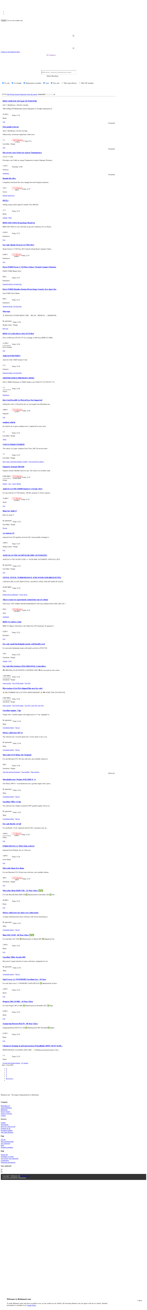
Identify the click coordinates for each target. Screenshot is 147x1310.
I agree (139, 1300)
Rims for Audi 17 (10, 511)
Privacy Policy (5, 1112)
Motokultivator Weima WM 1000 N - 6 (19, 779)
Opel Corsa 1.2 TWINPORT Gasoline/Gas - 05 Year (24, 979)
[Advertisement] (59, 88)
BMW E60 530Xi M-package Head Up (19, 223)
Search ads (4, 1154)
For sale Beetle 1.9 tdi (12, 824)
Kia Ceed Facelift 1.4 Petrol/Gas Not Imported (22, 400)
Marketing (4, 1110)
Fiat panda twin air (11, 127)
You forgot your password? (9, 1158)
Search (4, 20)
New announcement (7, 1141)
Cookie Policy (31, 1305)
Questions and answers (8, 1162)
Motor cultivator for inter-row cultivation (20, 913)
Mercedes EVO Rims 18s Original (17, 755)
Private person (14, 94)
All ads (3, 1139)
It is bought (17, 83)
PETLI (5, 200)
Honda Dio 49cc (9, 178)
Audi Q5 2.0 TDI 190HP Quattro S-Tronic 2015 (22, 489)
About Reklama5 (6, 1108)
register (3, 1123)
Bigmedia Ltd (5, 1106)
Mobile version (25, 1176)
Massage (6, 311)
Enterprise (23, 94)
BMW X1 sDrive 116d (12, 622)
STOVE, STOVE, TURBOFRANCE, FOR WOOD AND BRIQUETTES (32, 577)
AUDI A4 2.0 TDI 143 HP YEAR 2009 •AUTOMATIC (25, 555)
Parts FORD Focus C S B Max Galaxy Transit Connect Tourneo (29, 267)
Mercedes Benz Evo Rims (13, 868)
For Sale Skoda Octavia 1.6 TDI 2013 (18, 245)
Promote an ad (5, 1128)
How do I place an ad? (8, 1126)
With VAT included (87, 83)
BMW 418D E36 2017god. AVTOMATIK (20, 101)
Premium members (7, 1147)
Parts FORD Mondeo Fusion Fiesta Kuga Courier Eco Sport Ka (29, 289)
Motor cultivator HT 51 (13, 733)
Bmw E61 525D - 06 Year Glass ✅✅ (18, 935)
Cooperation (5, 1160)
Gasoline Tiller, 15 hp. (12, 802)
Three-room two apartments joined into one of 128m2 (25, 600)
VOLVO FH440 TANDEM (13, 444)
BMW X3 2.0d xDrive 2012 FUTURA (18, 334)
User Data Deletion (7, 1132)
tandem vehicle (9, 422)
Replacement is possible (33, 83)
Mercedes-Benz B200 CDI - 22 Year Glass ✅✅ (23, 890)
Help (2, 1145)
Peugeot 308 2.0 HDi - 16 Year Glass (18, 1001)
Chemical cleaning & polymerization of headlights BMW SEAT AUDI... (33, 1046)
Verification (4, 1124)
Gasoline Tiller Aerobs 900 (14, 957)
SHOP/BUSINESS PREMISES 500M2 (18, 378)
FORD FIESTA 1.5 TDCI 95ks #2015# (18, 846)
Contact (3, 1115)
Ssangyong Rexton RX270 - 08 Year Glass (20, 1024)
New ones (56, 83)
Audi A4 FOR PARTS (11, 356)
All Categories (5, 1143)
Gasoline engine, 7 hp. (12, 710)
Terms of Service (6, 1113)
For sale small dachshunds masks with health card (24, 644)
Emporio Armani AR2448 (13, 467)
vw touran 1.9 (8, 533)
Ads (8, 94)
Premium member (7, 1130)
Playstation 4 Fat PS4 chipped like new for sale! (23, 688)
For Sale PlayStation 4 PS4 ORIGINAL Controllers (24, 666)
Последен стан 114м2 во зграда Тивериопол (22, 153)
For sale (7, 83)
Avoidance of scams (7, 1156)
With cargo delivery (70, 83)
